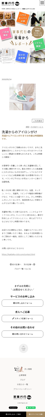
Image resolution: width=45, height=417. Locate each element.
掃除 (27, 126)
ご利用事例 (37, 120)
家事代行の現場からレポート (13, 9)
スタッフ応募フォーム (24, 318)
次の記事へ (28, 264)
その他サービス (36, 126)
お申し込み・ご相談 (14, 414)
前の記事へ (16, 264)
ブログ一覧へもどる (22, 268)
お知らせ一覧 (22, 384)
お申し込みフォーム (23, 303)
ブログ (22, 379)
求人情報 (28, 369)
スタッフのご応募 (37, 414)
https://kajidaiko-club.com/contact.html (18, 254)
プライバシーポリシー (22, 389)
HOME (3, 9)
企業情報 (22, 375)
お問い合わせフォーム (24, 334)
